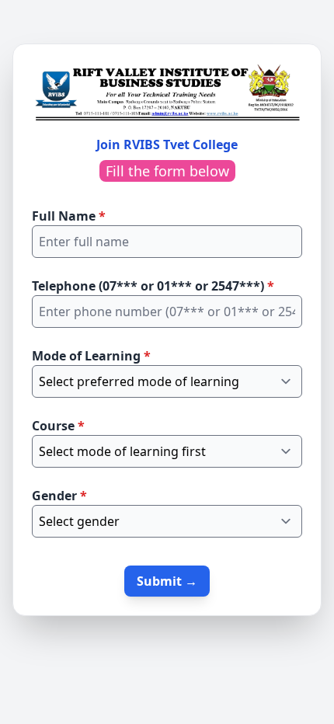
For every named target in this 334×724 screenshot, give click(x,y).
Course (58, 425)
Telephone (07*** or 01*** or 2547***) (153, 285)
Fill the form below (167, 171)
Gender (59, 495)
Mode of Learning (91, 355)
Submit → (167, 581)
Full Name (69, 216)
